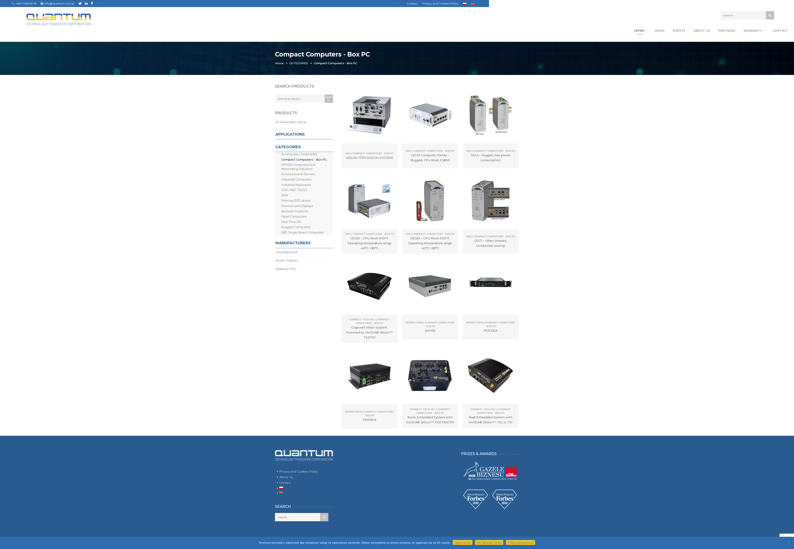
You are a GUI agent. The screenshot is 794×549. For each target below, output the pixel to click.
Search (328, 98)
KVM (284, 195)
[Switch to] (464, 4)
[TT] (80, 3)
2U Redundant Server (291, 122)
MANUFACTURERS (293, 243)
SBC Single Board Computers (302, 232)
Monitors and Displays (297, 206)
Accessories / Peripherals (299, 154)
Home (279, 63)
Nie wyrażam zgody (489, 542)
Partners (726, 31)
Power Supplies (286, 260)
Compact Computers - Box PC (304, 159)
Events (679, 31)
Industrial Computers (296, 179)
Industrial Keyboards (296, 185)
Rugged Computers (295, 227)
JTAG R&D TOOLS (294, 190)
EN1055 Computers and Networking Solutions (298, 167)
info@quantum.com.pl (59, 3)
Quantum (58, 19)
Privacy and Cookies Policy (440, 3)
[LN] (86, 3)
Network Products (294, 211)
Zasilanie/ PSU (285, 269)
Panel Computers (294, 216)
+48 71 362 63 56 (26, 3)
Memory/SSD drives (295, 200)
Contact (412, 3)
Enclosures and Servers (298, 174)
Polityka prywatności (520, 542)
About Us (702, 31)
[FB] (92, 3)
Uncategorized (286, 252)
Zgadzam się (463, 542)
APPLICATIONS (290, 134)
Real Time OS (291, 222)
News (660, 31)
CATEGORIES (298, 63)
